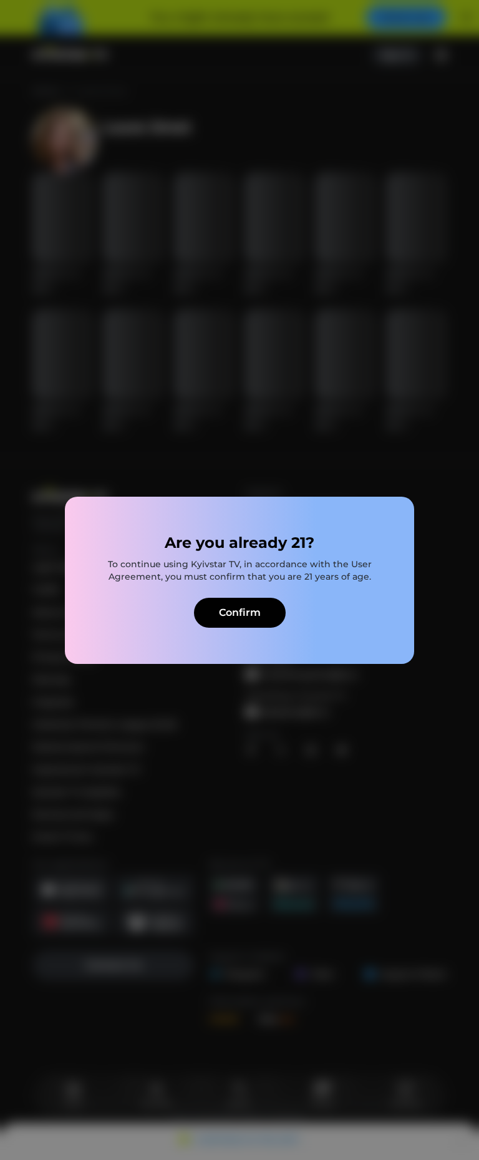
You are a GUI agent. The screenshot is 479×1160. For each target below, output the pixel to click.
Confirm (240, 612)
